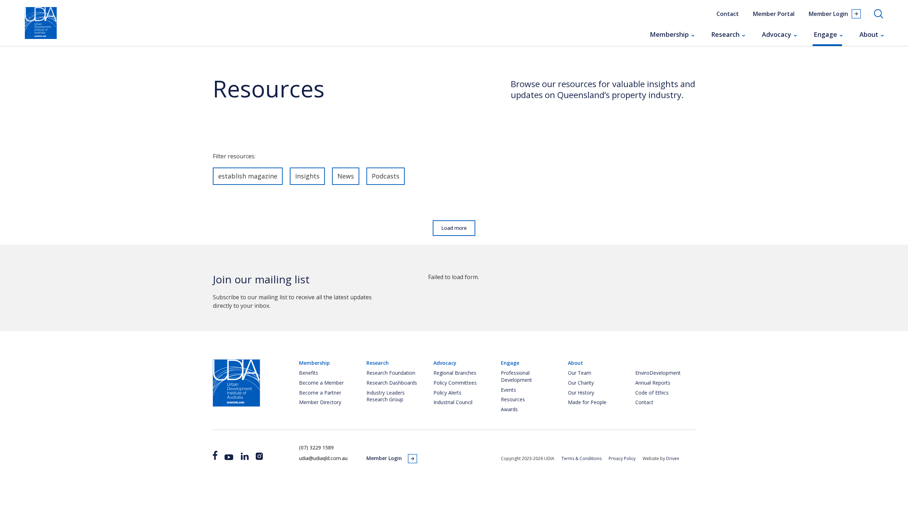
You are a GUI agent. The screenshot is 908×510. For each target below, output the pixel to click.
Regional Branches (454, 372)
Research (725, 34)
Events (508, 389)
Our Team (579, 372)
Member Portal (773, 14)
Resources (513, 399)
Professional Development (516, 376)
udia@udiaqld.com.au (323, 458)
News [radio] (345, 176)
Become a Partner (320, 392)
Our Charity (581, 382)
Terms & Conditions (581, 458)
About (868, 34)
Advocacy (776, 34)
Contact (727, 14)
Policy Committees (455, 382)
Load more (454, 228)
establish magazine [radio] (247, 176)
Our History (581, 392)
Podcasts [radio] (385, 176)
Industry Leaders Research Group (385, 396)
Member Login (828, 14)
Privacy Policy (622, 458)
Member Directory (320, 402)
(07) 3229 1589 (316, 447)
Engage (825, 34)
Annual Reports (652, 382)
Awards (509, 409)
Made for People (587, 402)
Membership (669, 34)
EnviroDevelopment (658, 372)
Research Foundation (390, 372)
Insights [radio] (307, 176)
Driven (672, 458)
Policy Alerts (447, 392)
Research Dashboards (391, 382)
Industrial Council (452, 402)
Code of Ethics (652, 392)
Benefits (308, 372)
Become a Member (321, 382)
